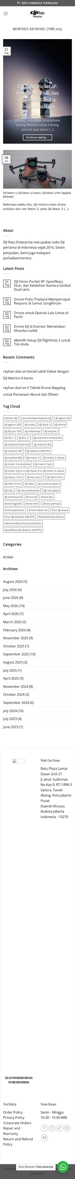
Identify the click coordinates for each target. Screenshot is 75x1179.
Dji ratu (8, 490)
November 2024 (15, 686)
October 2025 (13, 646)
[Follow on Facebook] (44, 1128)
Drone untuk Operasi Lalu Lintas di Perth (41, 315)
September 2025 (16, 654)
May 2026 (10, 606)
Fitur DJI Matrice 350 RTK (19, 517)
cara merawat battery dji (36, 418)
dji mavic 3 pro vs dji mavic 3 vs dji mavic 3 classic (34, 471)
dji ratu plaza (51, 490)
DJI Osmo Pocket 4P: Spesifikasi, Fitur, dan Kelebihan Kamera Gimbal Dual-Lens (37, 96)
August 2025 (12, 662)
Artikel (8, 557)
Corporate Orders (17, 1123)
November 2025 (15, 638)
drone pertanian (14, 510)
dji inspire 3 (51, 431)
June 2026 (10, 597)
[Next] (65, 91)
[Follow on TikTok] (59, 1128)
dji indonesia (32, 431)
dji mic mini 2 (35, 477)
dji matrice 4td (42, 444)
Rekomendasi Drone (51, 517)
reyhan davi (12, 371)
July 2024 (10, 710)
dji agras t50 (62, 418)
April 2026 (11, 613)
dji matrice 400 (13, 457)
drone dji (31, 497)
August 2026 (12, 581)
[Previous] (10, 91)
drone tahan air (38, 510)
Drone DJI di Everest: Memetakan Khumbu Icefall (39, 328)
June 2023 (10, 727)
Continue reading (37, 137)
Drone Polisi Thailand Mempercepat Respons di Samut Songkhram (42, 301)
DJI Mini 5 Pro (12, 484)
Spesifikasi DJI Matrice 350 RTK (23, 530)
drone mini (32, 503)
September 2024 (16, 702)
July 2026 (10, 589)
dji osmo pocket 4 (49, 484)
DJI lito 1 (9, 438)
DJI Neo (29, 484)
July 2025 (10, 670)
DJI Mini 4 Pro (55, 477)
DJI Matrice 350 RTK (38, 451)
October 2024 (13, 694)
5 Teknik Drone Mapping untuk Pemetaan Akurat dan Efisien (34, 391)
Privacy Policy (13, 1117)
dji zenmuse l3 (13, 497)
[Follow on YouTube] (44, 1137)
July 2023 (10, 718)
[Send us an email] (67, 1128)
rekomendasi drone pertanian (22, 523)
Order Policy (12, 1112)
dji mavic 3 (32, 457)
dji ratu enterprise (28, 490)
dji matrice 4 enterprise (47, 438)
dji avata (30, 424)
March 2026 (12, 622)
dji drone (60, 424)
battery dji (10, 418)
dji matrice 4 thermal (17, 444)
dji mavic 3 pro (43, 464)
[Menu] (5, 13)
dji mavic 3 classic (53, 457)
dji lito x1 (23, 438)
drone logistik (12, 503)
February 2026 (14, 630)
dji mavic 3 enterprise (17, 464)
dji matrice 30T (13, 451)
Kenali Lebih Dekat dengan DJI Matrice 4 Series (36, 374)
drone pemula (51, 503)
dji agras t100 (12, 424)
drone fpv (47, 497)
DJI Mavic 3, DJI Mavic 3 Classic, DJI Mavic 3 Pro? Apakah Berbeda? (37, 194)
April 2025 (11, 678)
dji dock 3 (45, 424)
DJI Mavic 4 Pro (13, 477)
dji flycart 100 (12, 431)
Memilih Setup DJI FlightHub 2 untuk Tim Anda (42, 342)
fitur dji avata (60, 510)
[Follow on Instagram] (52, 1128)
